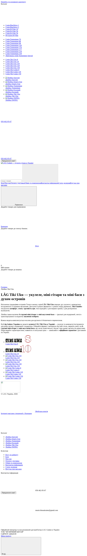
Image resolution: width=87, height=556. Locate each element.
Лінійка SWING (11, 100)
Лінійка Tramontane (12, 88)
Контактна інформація (49, 183)
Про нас (8, 183)
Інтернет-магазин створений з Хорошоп (16, 413)
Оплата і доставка (18, 183)
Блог (3, 183)
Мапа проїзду (6, 536)
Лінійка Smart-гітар (12, 84)
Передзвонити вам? (8, 161)
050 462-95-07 (6, 122)
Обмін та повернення (33, 183)
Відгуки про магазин (13, 469)
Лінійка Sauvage (11, 80)
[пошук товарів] (40, 173)
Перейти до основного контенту (13, 2)
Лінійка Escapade (12, 92)
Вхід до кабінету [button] (11, 455)
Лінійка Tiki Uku (11, 96)
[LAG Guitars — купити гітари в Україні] (10, 392)
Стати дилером (64, 183)
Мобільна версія (41, 411)
